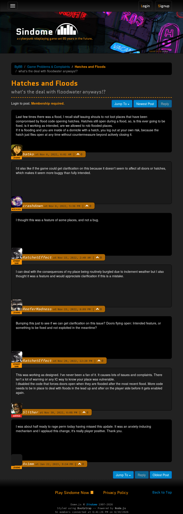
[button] (78, 154)
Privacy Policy (115, 493)
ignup (163, 5)
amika (165, 51)
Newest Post (145, 103)
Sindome (34, 31)
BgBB (18, 66)
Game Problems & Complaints (48, 66)
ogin (145, 5)
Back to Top (162, 492)
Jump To (121, 103)
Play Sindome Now (72, 493)
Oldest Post (161, 475)
